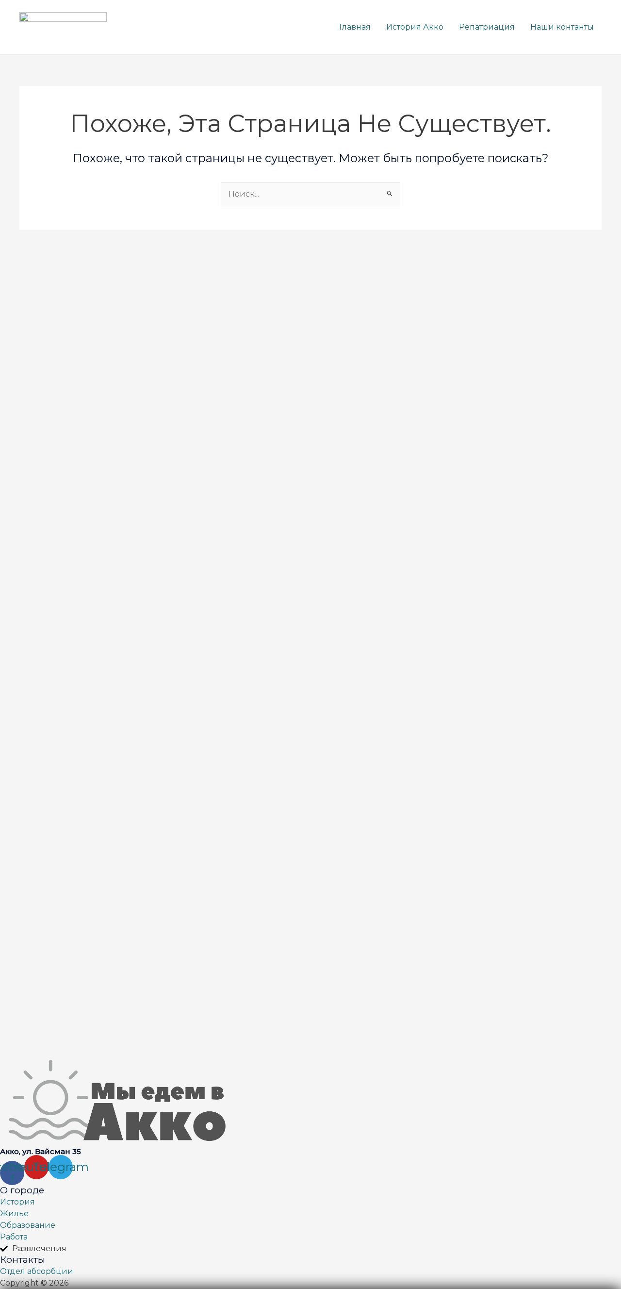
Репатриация (487, 27)
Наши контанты (562, 27)
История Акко (414, 27)
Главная (355, 27)
